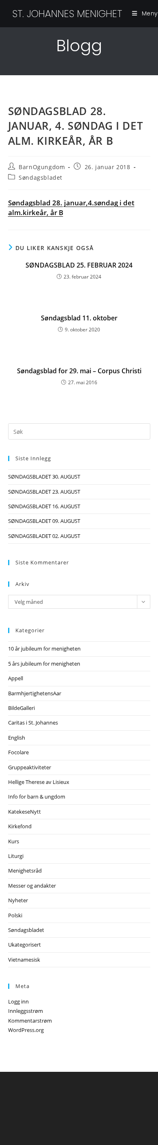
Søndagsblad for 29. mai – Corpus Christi (79, 370)
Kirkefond (20, 826)
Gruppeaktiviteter (29, 767)
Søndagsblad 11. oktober (79, 317)
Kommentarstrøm (30, 1020)
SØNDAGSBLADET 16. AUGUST (44, 506)
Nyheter (18, 900)
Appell (15, 678)
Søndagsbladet (40, 177)
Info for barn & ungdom (36, 796)
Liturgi (15, 856)
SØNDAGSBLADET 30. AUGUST (44, 476)
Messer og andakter (32, 885)
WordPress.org (26, 1030)
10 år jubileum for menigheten (44, 648)
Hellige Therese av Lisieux (38, 782)
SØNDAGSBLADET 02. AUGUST (44, 536)
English (16, 737)
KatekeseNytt (24, 811)
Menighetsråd (25, 870)
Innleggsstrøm (25, 1010)
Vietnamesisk (24, 959)
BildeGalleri (21, 708)
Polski (15, 915)
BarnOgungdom (42, 167)
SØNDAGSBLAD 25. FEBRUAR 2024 (79, 265)
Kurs (13, 841)
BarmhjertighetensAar (34, 693)
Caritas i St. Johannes (33, 722)
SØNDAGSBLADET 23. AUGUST (44, 491)
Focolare (18, 752)
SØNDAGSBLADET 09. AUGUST (44, 521)
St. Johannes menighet (67, 13)
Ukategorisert (24, 944)
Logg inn (18, 1001)
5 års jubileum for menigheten (44, 663)
